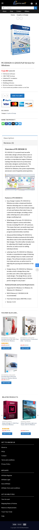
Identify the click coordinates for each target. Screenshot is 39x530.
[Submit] (35, 7)
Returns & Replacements (9, 507)
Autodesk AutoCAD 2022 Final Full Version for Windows (10, 340)
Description (9, 138)
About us (4, 447)
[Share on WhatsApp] (3, 123)
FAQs (3, 451)
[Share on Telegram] (19, 123)
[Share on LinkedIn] (16, 123)
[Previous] (2, 419)
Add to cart (17, 95)
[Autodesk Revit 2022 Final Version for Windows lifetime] (10, 363)
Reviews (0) (9, 143)
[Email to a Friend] (13, 123)
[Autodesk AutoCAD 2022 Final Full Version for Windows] (10, 326)
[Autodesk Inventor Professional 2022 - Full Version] (29, 326)
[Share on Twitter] (9, 123)
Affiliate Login (5, 479)
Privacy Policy (5, 464)
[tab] (20, 138)
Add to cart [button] (6, 348)
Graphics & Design (22, 15)
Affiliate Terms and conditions (10, 488)
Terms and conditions (8, 460)
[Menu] (2, 2)
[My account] (36, 3)
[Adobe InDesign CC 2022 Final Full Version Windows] (10, 410)
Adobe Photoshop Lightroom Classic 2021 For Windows (29, 423)
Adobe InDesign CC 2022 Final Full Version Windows (10, 423)
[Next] (38, 419)
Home (13, 15)
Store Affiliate (5, 484)
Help (2, 516)
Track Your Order (6, 512)
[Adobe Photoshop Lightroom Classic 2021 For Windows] (29, 410)
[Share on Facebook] (6, 123)
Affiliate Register (6, 475)
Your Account (5, 499)
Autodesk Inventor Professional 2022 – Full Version (29, 340)
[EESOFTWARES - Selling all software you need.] (19, 3)
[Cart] (32, 3)
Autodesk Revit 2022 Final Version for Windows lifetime (9, 377)
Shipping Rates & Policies (9, 503)
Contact (3, 455)
